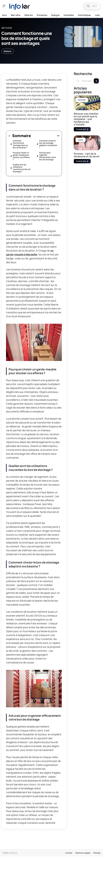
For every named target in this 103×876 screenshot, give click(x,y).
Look (80, 140)
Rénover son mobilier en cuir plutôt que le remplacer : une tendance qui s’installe (86, 119)
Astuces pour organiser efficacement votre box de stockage (47, 156)
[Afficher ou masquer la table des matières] (45, 135)
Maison (7, 51)
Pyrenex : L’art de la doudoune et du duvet (87, 155)
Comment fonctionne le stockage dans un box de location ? (20, 144)
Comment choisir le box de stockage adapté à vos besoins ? (48, 144)
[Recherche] (88, 6)
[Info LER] (19, 6)
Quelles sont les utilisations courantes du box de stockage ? (21, 168)
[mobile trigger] (5, 6)
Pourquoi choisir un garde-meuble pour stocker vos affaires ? (21, 156)
